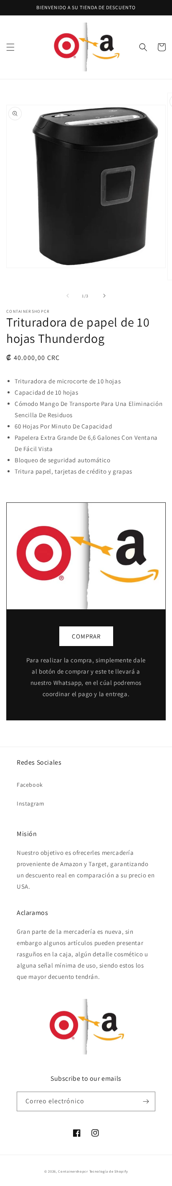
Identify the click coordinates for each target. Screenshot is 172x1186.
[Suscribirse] (146, 1101)
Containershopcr (73, 1171)
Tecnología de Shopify (108, 1171)
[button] (10, 47)
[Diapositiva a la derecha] (104, 295)
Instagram (30, 803)
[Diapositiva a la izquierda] (67, 295)
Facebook (30, 784)
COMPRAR (86, 636)
